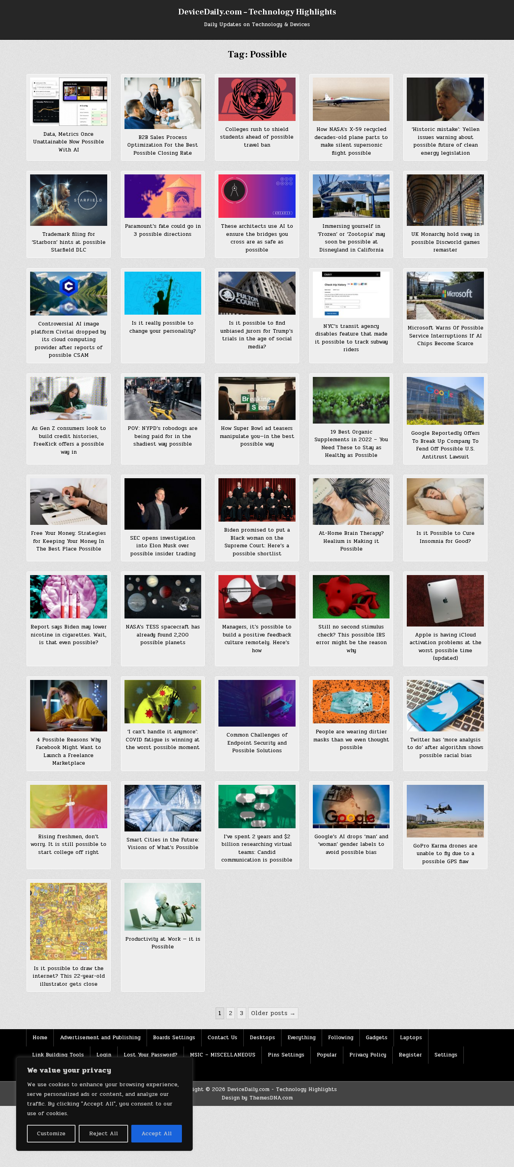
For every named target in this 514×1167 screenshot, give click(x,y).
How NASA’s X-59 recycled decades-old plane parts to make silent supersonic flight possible (351, 141)
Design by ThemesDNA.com (257, 1098)
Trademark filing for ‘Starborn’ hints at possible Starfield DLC (69, 242)
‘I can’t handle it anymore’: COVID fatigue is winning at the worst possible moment (163, 739)
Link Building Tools (58, 1055)
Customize (51, 1133)
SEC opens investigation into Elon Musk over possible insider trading (163, 546)
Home (40, 1038)
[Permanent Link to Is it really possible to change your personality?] (163, 293)
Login (103, 1055)
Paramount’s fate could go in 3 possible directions (163, 230)
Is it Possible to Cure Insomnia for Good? (445, 537)
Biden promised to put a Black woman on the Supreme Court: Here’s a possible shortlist (257, 542)
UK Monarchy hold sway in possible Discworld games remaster (445, 242)
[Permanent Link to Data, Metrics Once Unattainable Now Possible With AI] (68, 102)
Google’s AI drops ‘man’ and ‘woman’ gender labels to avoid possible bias (351, 844)
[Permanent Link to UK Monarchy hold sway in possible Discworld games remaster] (445, 200)
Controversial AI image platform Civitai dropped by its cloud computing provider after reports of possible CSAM (68, 339)
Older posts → (273, 1013)
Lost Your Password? (150, 1055)
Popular (327, 1055)
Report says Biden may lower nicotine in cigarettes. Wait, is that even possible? (69, 635)
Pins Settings (286, 1055)
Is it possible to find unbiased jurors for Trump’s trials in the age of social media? (256, 335)
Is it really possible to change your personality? (162, 327)
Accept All (156, 1133)
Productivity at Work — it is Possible (162, 943)
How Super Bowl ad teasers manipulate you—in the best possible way (257, 436)
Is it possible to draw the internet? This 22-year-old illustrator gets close (69, 976)
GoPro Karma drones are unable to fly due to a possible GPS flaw (445, 854)
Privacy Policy (367, 1055)
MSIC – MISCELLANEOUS (222, 1055)
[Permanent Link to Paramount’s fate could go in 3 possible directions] (163, 196)
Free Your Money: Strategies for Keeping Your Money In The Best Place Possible (68, 541)
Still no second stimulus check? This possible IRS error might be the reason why (351, 639)
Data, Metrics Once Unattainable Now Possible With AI (68, 142)
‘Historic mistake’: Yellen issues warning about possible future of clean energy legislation (445, 141)
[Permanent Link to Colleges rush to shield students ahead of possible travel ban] (257, 99)
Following (340, 1038)
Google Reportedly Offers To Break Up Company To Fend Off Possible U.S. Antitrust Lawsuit (445, 445)
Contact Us (222, 1038)
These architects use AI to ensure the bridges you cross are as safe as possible (257, 238)
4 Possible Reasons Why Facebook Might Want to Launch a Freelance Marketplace (68, 752)
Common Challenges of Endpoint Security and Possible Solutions (257, 743)
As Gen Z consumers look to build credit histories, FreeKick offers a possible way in (68, 440)
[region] (104, 1104)
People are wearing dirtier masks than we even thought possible (351, 739)
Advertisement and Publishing (100, 1038)
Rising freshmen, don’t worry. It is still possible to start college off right (68, 844)
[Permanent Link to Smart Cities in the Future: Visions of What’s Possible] (163, 808)
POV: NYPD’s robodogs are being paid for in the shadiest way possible (163, 436)
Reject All (103, 1133)
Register (410, 1055)
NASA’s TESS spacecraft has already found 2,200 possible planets (163, 635)
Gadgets (377, 1038)
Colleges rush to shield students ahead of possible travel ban (257, 137)
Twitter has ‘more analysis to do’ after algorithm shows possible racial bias (445, 748)
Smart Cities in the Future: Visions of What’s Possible (162, 844)
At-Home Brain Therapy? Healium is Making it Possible (351, 541)
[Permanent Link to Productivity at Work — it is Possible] (163, 907)
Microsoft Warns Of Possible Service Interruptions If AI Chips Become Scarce (445, 336)
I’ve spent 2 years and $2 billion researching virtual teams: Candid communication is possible (256, 848)
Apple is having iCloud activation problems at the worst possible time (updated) (445, 647)
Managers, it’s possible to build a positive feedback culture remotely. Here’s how (257, 639)
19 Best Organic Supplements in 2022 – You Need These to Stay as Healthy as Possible (351, 444)
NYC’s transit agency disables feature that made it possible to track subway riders (351, 338)
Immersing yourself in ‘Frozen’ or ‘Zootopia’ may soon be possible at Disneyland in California (351, 238)
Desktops (262, 1038)
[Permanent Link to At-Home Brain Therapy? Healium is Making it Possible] (351, 501)
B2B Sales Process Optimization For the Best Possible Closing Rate (162, 145)
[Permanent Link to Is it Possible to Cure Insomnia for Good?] (445, 501)
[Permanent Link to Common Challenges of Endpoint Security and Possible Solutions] (257, 703)
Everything (302, 1038)
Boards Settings (174, 1038)
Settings (445, 1055)
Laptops (411, 1038)
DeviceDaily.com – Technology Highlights (257, 12)
